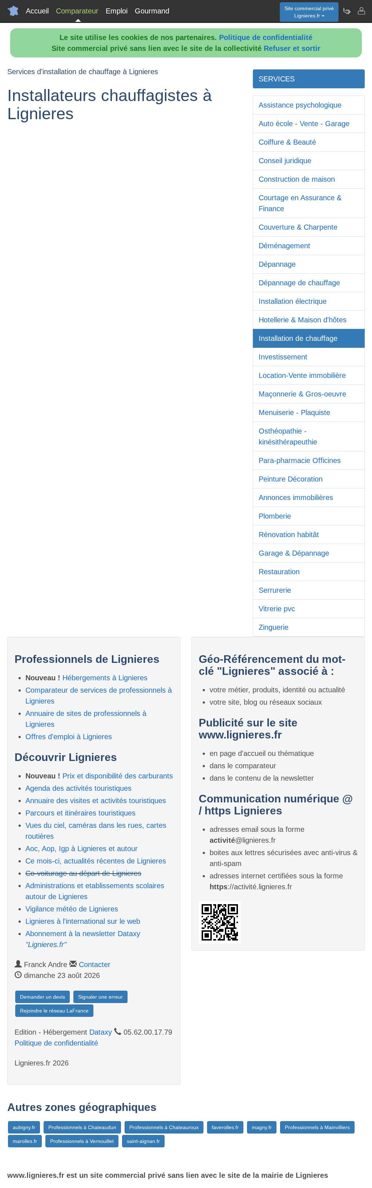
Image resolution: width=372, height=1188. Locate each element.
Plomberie (275, 516)
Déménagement (284, 246)
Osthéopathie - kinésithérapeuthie (288, 436)
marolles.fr (25, 1141)
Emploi (117, 11)
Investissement (283, 357)
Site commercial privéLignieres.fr (309, 12)
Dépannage (277, 264)
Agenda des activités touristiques (78, 788)
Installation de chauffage (298, 338)
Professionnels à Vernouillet (82, 1141)
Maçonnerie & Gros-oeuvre (302, 394)
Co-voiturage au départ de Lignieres (83, 873)
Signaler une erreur (100, 997)
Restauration (279, 572)
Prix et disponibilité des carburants (117, 776)
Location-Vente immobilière (302, 375)
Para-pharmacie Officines (300, 460)
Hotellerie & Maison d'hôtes (303, 320)
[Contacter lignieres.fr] (361, 11)
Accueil (37, 11)
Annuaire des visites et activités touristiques (95, 801)
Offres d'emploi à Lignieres (68, 737)
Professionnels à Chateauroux (164, 1127)
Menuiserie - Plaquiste (294, 412)
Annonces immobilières (296, 498)
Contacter (94, 964)
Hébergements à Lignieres (104, 678)
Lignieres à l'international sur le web (82, 921)
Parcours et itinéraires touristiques (80, 813)
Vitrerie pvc (277, 609)
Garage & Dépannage (294, 553)
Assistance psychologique (300, 105)
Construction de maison (297, 179)
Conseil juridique (285, 161)
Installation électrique (293, 301)
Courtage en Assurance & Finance (300, 203)
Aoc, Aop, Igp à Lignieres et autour (81, 849)
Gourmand (152, 11)
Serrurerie (275, 590)
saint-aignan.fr (143, 1141)
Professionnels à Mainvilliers (317, 1127)
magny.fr (262, 1127)
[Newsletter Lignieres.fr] (346, 11)
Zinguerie (273, 627)
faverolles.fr (225, 1127)
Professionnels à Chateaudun (82, 1127)
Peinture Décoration (291, 479)
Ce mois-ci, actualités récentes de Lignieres (95, 861)
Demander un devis (42, 997)
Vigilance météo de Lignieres (71, 909)
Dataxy (100, 1032)
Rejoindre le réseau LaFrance (54, 1011)
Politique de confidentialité (265, 37)
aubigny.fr (24, 1127)
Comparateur (77, 11)
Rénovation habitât (289, 535)
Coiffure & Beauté (287, 142)
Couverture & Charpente (298, 227)
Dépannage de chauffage (299, 283)
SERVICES (277, 79)
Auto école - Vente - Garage (304, 124)
